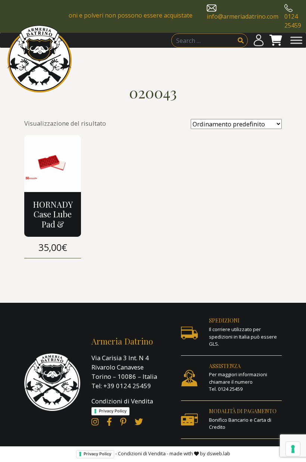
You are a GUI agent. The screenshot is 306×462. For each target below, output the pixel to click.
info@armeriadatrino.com (242, 16)
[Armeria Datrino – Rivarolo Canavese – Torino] (39, 58)
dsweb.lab (218, 453)
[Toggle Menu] (296, 40)
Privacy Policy (113, 411)
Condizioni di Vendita (122, 401)
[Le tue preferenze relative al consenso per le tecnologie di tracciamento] (293, 449)
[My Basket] (275, 40)
